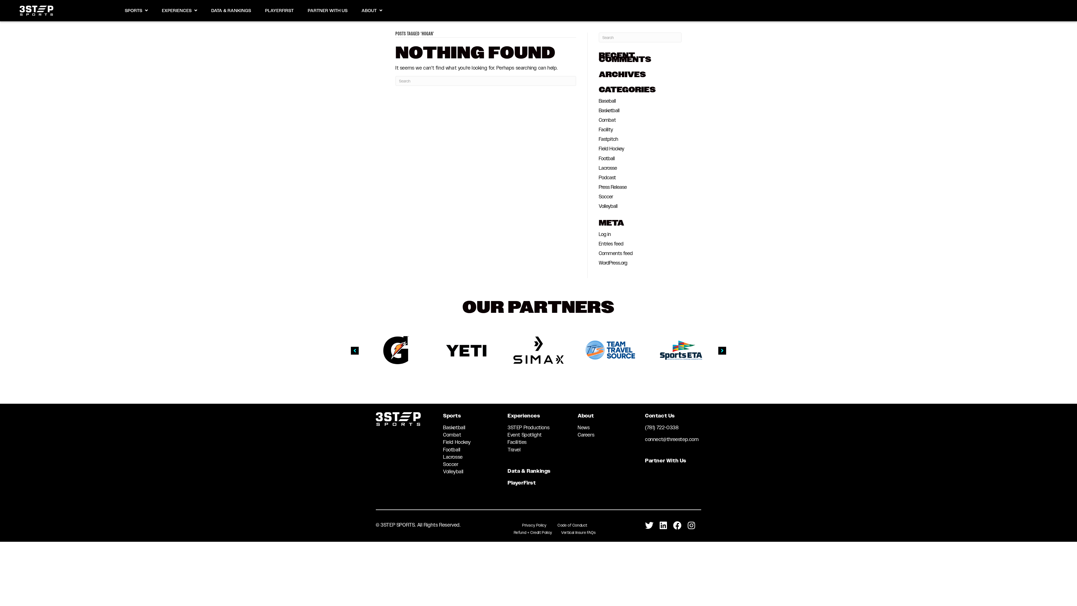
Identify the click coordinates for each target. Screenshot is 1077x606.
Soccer (606, 196)
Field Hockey (611, 149)
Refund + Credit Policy (533, 532)
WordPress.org (613, 263)
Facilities (517, 442)
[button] (355, 351)
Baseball (607, 101)
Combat (607, 120)
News (584, 427)
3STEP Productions (528, 427)
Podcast (607, 177)
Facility (606, 129)
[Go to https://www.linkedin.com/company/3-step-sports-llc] (663, 526)
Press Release (613, 187)
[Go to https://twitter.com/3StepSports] (649, 526)
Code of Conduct (572, 525)
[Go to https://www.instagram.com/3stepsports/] (691, 526)
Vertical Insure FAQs (578, 532)
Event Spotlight (525, 435)
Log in (605, 234)
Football (607, 158)
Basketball (609, 110)
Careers (586, 435)
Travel (514, 450)
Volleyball (608, 206)
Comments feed (616, 253)
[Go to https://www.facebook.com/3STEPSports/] (677, 526)
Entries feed (611, 244)
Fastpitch (608, 139)
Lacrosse (608, 168)
